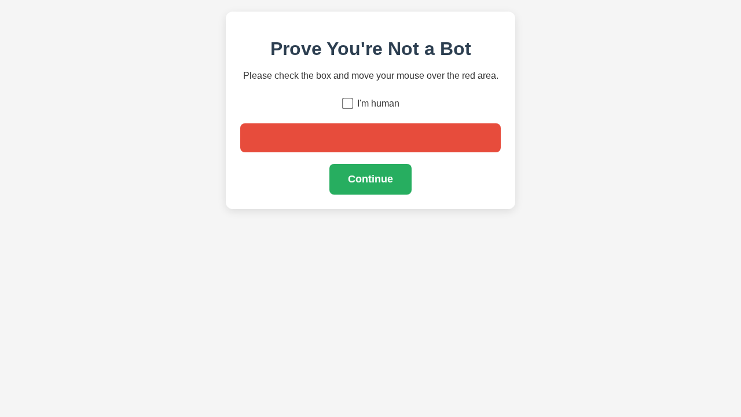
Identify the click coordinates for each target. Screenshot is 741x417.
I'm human (378, 103)
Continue (370, 179)
